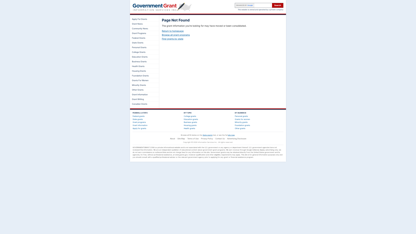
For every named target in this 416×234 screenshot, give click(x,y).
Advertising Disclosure (236, 138)
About (172, 138)
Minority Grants (139, 85)
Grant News (137, 24)
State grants (138, 119)
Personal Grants (139, 47)
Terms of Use (193, 138)
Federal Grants (138, 38)
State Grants (137, 42)
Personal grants (241, 116)
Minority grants (241, 122)
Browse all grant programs (176, 34)
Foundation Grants (140, 75)
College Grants (138, 52)
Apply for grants (139, 128)
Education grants (191, 119)
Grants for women (242, 119)
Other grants (240, 128)
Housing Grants (139, 71)
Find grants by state (172, 38)
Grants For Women (140, 80)
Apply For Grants (139, 19)
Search (277, 5)
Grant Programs (139, 33)
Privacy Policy (207, 138)
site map (231, 135)
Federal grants (139, 116)
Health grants (189, 128)
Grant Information (140, 94)
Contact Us (220, 138)
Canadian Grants (139, 104)
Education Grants (140, 57)
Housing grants (190, 125)
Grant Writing (138, 99)
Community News (140, 28)
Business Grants (139, 61)
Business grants (190, 122)
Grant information (140, 125)
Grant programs (139, 122)
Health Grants (138, 66)
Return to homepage (173, 31)
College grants (190, 116)
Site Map (181, 138)
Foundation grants (242, 125)
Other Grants (137, 90)
